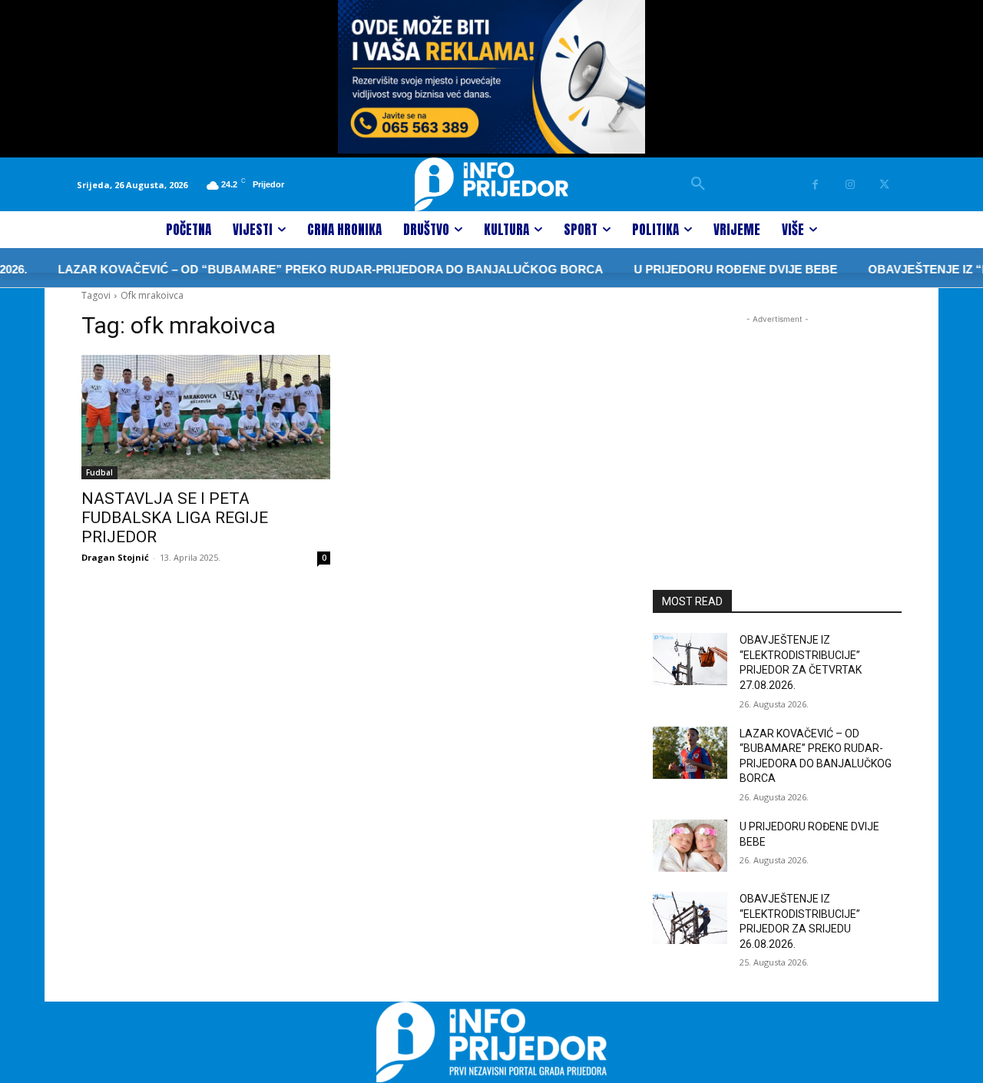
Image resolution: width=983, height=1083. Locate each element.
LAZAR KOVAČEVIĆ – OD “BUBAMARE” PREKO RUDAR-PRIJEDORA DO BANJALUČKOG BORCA (312, 269)
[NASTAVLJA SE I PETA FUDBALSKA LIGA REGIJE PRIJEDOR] (205, 417)
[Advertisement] (777, 423)
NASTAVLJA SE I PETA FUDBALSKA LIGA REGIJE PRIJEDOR (174, 517)
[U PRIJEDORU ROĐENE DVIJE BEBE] (690, 846)
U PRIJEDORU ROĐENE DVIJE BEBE (717, 269)
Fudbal (99, 472)
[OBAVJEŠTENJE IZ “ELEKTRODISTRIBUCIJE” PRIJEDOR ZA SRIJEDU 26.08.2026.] (690, 918)
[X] (884, 184)
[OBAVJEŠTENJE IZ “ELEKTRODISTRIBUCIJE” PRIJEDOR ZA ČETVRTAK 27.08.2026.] (690, 659)
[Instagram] (849, 184)
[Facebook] (815, 184)
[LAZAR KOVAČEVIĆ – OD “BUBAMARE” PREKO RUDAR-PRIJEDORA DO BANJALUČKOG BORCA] (690, 753)
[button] (698, 184)
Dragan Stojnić (115, 557)
